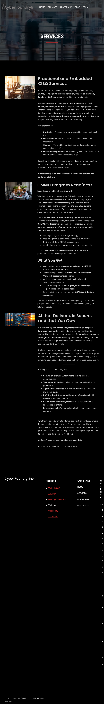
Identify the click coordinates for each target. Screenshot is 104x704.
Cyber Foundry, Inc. (19, 479)
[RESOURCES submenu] (87, 7)
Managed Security (57, 499)
